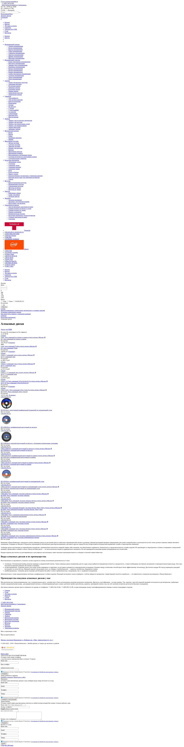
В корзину (11, 342)
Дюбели (7, 616)
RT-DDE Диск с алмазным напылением (14, 516)
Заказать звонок (6, 16)
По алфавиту (22, 332)
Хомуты (7, 624)
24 (3, 334)
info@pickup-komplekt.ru (9, 5)
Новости (7, 595)
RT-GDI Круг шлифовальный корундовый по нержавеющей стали (22, 481)
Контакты (8, 33)
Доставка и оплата (11, 26)
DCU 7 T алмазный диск (9, 374)
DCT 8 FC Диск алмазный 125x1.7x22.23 (14, 392)
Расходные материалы (12, 621)
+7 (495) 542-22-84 (8, 3)
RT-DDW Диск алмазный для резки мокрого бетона (18, 502)
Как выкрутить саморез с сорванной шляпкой (16, 314)
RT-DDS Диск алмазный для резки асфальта (15, 495)
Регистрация (5, 14)
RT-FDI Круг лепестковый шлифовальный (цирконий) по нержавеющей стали (26, 410)
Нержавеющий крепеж (12, 609)
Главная (7, 590)
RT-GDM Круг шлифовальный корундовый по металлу (19, 427)
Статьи (3, 309)
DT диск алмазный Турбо (9, 348)
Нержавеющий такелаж (12, 611)
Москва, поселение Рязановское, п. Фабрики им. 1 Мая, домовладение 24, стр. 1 (27, 640)
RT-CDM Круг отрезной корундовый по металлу (17, 450)
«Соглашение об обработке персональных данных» (44, 672)
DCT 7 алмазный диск (8, 357)
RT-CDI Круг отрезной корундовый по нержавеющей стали (20, 488)
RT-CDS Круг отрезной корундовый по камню (16, 464)
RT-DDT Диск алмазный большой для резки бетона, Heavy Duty (22, 509)
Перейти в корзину (7, 677)
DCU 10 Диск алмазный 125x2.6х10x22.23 (14, 383)
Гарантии (8, 27)
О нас (6, 31)
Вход (11, 14)
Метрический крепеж (12, 618)
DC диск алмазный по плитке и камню (13, 339)
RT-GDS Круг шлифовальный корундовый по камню (18, 457)
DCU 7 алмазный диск (8, 365)
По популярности (12, 332)
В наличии (4, 303)
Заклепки (8, 626)
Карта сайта (5, 654)
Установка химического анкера (11, 312)
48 (5, 334)
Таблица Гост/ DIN (11, 29)
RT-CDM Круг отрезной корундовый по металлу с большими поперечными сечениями (29, 443)
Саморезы (8, 614)
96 (7, 334)
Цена (2, 285)
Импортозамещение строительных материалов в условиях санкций (23, 310)
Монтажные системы (11, 619)
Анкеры (7, 612)
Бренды (7, 24)
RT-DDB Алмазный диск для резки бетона (15, 530)
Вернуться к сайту (20, 677)
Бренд (3, 299)
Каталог (7, 22)
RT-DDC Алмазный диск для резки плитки (15, 523)
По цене (3, 332)
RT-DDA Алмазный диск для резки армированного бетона (20, 537)
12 (1, 334)
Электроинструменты (12, 628)
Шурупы (7, 623)
